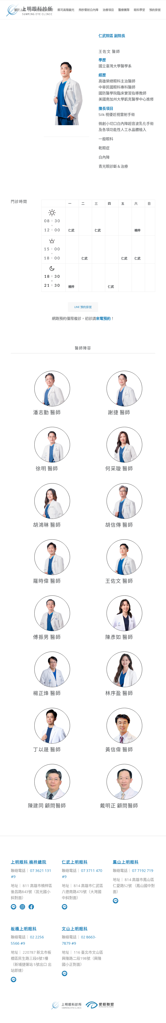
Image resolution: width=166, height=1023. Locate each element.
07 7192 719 (142, 870)
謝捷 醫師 (119, 412)
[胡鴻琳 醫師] (52, 501)
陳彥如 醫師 (119, 637)
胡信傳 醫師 (119, 525)
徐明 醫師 (47, 468)
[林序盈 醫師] (124, 669)
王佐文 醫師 (119, 581)
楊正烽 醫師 (47, 693)
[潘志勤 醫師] (52, 388)
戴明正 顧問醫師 (119, 805)
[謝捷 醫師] (124, 388)
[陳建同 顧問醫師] (52, 782)
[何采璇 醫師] (124, 445)
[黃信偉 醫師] (124, 726)
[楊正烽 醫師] (52, 669)
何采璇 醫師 (119, 468)
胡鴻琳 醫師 (47, 525)
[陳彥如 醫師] (124, 613)
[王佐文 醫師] (124, 557)
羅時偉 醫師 (47, 581)
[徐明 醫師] (52, 445)
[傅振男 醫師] (52, 613)
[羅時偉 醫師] (52, 557)
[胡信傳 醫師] (124, 501)
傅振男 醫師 (47, 637)
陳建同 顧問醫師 (47, 805)
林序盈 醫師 (119, 693)
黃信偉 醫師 (119, 749)
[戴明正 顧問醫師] (124, 782)
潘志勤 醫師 (47, 412)
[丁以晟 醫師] (52, 726)
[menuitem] (20, 9)
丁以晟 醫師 (47, 749)
